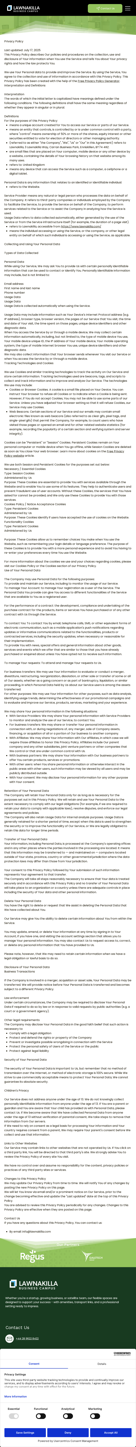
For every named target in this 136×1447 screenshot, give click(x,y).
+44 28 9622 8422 (27, 1338)
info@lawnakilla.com (36, 1232)
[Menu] (128, 8)
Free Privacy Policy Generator (99, 81)
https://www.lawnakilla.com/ (81, 226)
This (7, 55)
